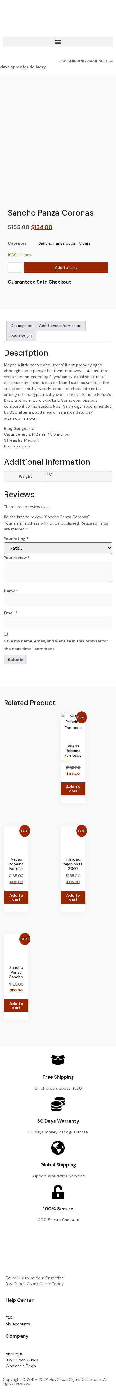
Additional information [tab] (60, 325)
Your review (17, 557)
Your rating (16, 538)
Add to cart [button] (73, 788)
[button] (58, 42)
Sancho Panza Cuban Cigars (64, 243)
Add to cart (66, 267)
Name (11, 590)
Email (10, 612)
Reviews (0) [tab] (21, 336)
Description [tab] (21, 325)
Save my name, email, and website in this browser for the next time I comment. (56, 644)
